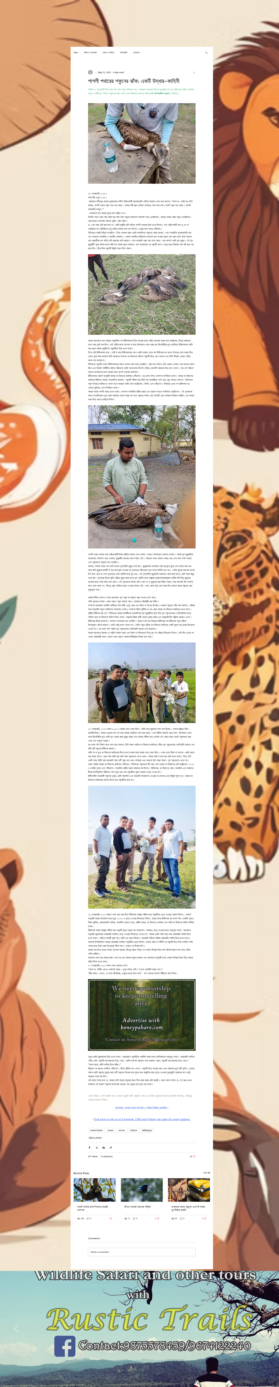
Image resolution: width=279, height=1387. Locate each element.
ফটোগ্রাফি (123, 53)
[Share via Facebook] (89, 1147)
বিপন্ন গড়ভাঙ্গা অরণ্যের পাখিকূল (137, 1206)
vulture (133, 1130)
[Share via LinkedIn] (103, 1147)
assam (110, 1130)
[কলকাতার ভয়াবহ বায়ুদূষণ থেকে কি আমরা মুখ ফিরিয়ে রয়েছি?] (189, 1190)
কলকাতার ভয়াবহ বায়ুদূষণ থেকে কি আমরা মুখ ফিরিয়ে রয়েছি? (188, 1208)
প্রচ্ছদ (76, 53)
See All (206, 1172)
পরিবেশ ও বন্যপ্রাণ (90, 53)
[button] (206, 52)
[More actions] (194, 72)
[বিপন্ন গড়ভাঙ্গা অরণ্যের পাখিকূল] (142, 1190)
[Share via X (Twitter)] (96, 1147)
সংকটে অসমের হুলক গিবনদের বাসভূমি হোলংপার (92, 1208)
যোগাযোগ (136, 53)
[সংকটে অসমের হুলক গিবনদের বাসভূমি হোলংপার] (95, 1190)
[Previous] (16, 1329)
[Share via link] (110, 1147)
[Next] (262, 1329)
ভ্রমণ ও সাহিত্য (108, 53)
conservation (96, 1130)
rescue (121, 1130)
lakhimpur (147, 1130)
